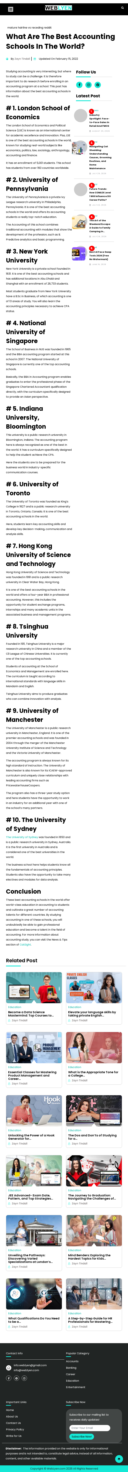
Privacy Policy (15, 1429)
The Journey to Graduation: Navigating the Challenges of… (92, 1197)
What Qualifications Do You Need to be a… (34, 1320)
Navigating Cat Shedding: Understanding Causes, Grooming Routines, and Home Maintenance (100, 157)
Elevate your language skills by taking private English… (92, 1014)
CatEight (25, 945)
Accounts (72, 1361)
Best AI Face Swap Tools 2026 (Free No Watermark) (100, 255)
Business (93, 110)
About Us (12, 1416)
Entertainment (75, 1387)
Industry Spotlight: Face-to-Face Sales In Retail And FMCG (99, 120)
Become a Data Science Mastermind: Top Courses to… (31, 1014)
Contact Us (13, 1423)
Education (14, 1007)
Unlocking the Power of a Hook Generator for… (31, 1137)
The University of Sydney (22, 837)
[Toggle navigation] (10, 9)
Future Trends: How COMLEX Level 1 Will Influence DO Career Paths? (100, 194)
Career (70, 1374)
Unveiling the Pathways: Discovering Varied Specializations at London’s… (30, 1258)
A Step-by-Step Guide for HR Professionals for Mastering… (90, 1320)
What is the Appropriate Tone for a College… (93, 1074)
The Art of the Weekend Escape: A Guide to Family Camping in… (100, 226)
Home (10, 1410)
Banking (71, 1368)
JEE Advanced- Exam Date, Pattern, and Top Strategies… (30, 1197)
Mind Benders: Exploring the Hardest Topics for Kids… (89, 1257)
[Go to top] (119, 1459)
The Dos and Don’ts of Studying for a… (92, 1137)
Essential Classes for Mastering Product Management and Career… (32, 1075)
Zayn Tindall (22, 59)
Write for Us (14, 1436)
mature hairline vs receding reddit (29, 28)
